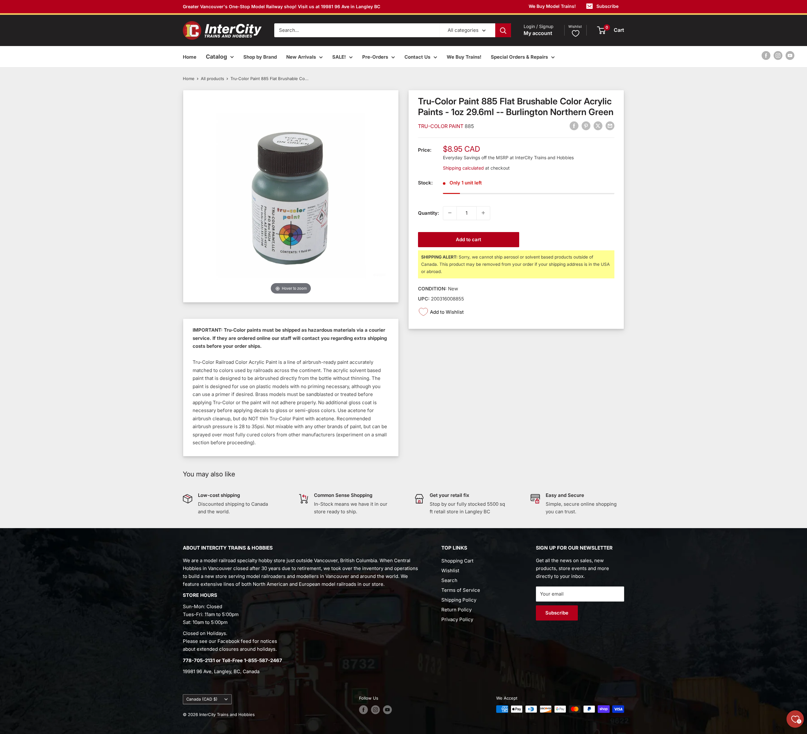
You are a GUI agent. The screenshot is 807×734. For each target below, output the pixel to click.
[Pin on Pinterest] (586, 125)
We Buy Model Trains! (552, 6)
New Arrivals (301, 57)
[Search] (503, 30)
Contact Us (417, 57)
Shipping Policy (458, 600)
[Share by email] (610, 125)
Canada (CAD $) (202, 699)
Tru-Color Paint (441, 126)
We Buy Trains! (464, 57)
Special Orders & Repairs (519, 57)
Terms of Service (460, 590)
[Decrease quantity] (449, 212)
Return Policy (456, 610)
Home (189, 57)
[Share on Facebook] (574, 125)
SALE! (339, 57)
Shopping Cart (457, 561)
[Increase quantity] (483, 212)
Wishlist (450, 571)
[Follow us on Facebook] (766, 55)
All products (212, 78)
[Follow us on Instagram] (778, 55)
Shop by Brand (260, 57)
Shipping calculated (463, 167)
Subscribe (607, 6)
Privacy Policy (457, 619)
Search (449, 580)
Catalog (216, 56)
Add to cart (468, 239)
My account (538, 33)
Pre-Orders (375, 57)
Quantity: (428, 213)
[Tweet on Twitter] (598, 125)
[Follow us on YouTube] (790, 55)
